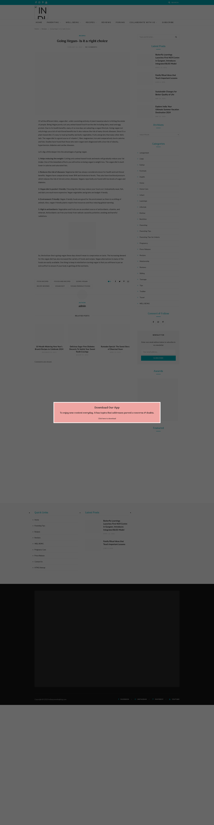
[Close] (159, 403)
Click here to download (107, 418)
